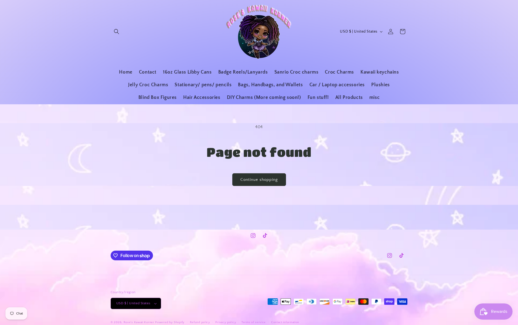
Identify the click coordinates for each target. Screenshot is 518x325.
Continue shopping (259, 179)
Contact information (285, 322)
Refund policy (200, 322)
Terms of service (253, 322)
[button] (116, 31)
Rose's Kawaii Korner (139, 322)
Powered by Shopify (170, 322)
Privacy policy (225, 322)
